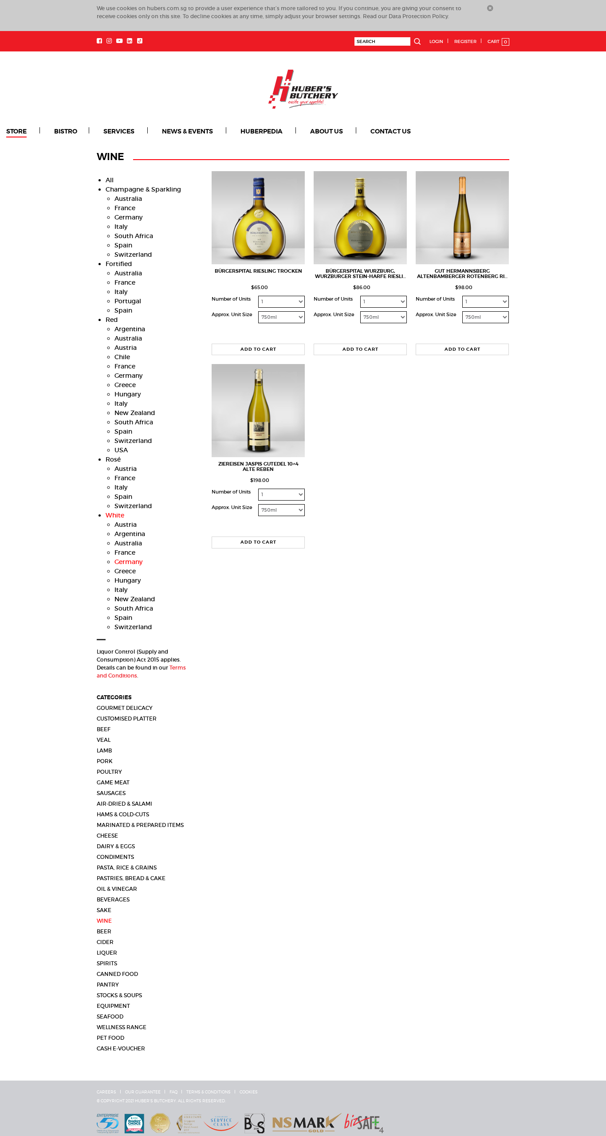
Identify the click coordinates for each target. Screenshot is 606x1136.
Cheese (107, 835)
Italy (120, 226)
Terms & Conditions (208, 1091)
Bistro (58, 131)
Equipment (113, 1005)
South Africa (133, 235)
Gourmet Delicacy (125, 707)
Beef (103, 728)
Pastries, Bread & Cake (131, 877)
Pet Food (110, 1037)
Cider (105, 941)
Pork (105, 760)
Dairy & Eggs (116, 845)
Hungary (127, 394)
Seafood (110, 1016)
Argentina (129, 329)
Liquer (107, 952)
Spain (123, 245)
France (124, 208)
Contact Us (343, 131)
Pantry (108, 984)
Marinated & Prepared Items (140, 824)
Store (16, 131)
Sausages (111, 792)
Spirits (107, 963)
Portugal (127, 301)
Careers (106, 1091)
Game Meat (113, 782)
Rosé (113, 459)
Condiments (115, 856)
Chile (122, 356)
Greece (125, 384)
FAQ (173, 1091)
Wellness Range (121, 1026)
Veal (103, 739)
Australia (128, 198)
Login (436, 41)
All (110, 180)
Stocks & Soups (119, 994)
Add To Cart (258, 349)
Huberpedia (231, 131)
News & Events (165, 131)
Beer (104, 931)
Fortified (119, 263)
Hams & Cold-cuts (123, 814)
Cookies (249, 1091)
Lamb (104, 750)
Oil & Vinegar (117, 888)
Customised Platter (127, 718)
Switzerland (133, 254)
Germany (128, 217)
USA (121, 450)
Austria (125, 347)
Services (104, 131)
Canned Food (117, 973)
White (115, 515)
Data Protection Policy (418, 16)
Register (465, 41)
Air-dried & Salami (124, 803)
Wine (104, 920)
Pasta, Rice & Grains (127, 867)
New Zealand (134, 412)
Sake (104, 909)
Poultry (109, 771)
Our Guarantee (143, 1091)
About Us (288, 131)
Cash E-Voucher (121, 1048)
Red (112, 319)
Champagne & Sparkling (143, 189)
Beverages (113, 899)
